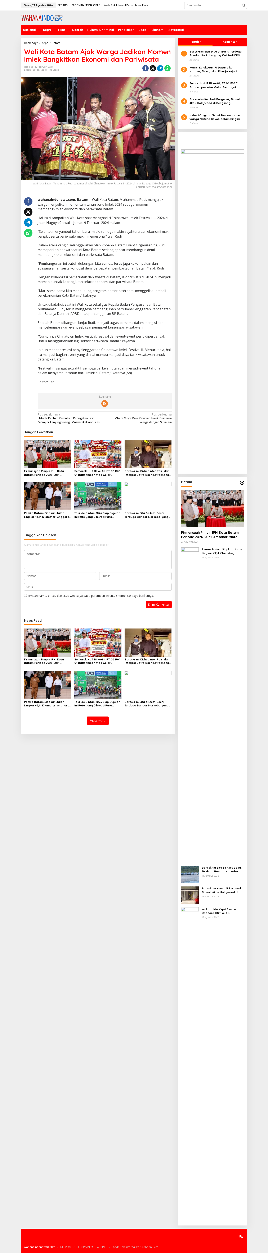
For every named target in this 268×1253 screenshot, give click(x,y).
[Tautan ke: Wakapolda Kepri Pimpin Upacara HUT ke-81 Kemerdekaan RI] (190, 1064)
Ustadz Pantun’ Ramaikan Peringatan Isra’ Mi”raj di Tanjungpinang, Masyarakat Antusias (69, 418)
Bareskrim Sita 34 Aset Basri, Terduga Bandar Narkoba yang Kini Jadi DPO (147, 515)
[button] (243, 5)
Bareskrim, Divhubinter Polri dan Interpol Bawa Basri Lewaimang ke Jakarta (147, 473)
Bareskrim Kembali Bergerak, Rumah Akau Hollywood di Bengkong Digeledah (215, 101)
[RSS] (104, 403)
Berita (36, 69)
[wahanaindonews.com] (42, 17)
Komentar (230, 41)
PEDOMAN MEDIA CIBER (92, 1247)
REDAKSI (66, 1247)
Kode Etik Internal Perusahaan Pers (135, 1247)
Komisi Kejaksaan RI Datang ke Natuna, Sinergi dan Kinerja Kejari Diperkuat (213, 69)
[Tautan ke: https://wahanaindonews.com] (242, 482)
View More (98, 721)
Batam (28, 69)
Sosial (43, 69)
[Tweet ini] (153, 68)
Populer (195, 41)
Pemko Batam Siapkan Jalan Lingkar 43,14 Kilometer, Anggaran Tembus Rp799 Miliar (47, 515)
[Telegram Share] (160, 68)
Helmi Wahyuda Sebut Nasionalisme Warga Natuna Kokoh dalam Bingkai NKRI (214, 117)
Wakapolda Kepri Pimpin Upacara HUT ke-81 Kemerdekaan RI (219, 911)
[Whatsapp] (167, 68)
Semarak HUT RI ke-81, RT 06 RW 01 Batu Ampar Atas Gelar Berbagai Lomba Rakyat (97, 473)
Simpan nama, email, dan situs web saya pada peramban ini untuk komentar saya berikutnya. (91, 596)
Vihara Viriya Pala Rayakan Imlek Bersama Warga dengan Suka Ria (143, 418)
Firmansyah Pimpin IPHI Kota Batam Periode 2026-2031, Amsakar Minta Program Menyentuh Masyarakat (44, 473)
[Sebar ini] (145, 68)
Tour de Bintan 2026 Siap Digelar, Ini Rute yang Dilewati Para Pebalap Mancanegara (97, 515)
